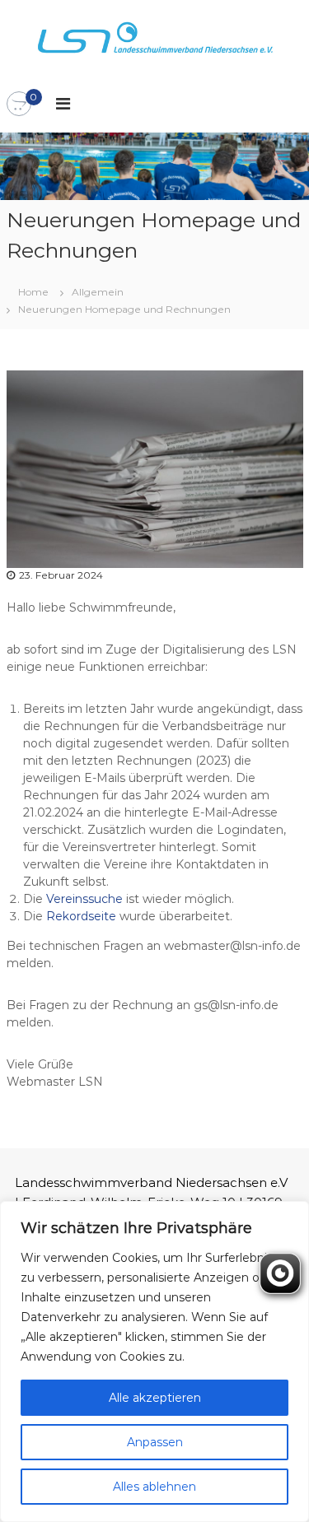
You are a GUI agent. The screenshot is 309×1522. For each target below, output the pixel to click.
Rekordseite (82, 916)
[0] (19, 104)
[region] (154, 1361)
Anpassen (155, 1442)
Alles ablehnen (154, 1486)
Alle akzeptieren (155, 1397)
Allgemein (98, 292)
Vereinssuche (86, 898)
